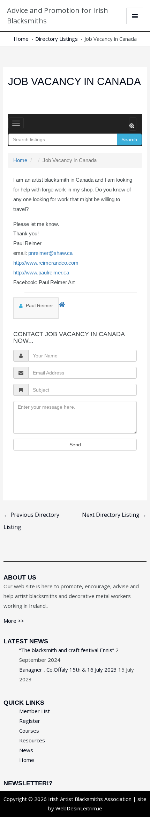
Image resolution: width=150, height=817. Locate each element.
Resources (32, 740)
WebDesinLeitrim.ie (78, 808)
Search (129, 139)
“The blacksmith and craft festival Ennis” (66, 649)
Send (75, 444)
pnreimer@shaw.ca (50, 253)
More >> (13, 620)
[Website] (62, 304)
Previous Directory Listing (31, 516)
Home (20, 160)
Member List (34, 711)
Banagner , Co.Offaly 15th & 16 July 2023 (68, 669)
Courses (29, 730)
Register (29, 720)
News (26, 750)
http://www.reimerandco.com (45, 263)
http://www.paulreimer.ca (41, 272)
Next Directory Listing (114, 515)
